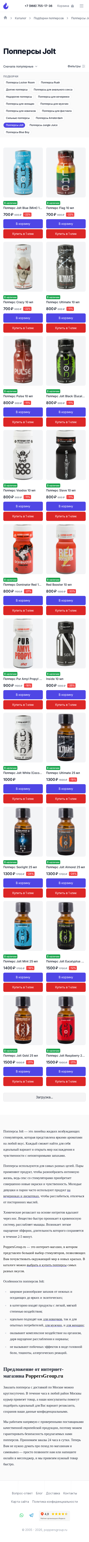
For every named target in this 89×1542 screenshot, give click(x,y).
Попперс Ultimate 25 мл (63, 773)
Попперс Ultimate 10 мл (62, 302)
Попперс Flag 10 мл (60, 208)
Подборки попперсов (49, 18)
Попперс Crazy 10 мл (18, 302)
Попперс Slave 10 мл (61, 490)
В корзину (23, 223)
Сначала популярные (18, 66)
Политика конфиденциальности (55, 1501)
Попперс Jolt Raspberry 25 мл (67, 1055)
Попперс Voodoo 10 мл (19, 490)
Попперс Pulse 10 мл (18, 396)
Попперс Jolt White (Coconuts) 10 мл (29, 773)
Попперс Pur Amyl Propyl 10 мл (25, 679)
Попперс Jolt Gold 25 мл (20, 1055)
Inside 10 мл (54, 679)
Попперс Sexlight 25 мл (20, 867)
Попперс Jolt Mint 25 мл (20, 961)
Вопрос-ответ (22, 1493)
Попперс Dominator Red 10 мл (24, 584)
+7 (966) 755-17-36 (38, 6)
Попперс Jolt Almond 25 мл (65, 867)
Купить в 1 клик (23, 233)
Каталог (20, 18)
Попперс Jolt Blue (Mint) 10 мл (24, 208)
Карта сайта (20, 1501)
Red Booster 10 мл (59, 584)
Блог (39, 1493)
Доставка (53, 1493)
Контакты (70, 1493)
